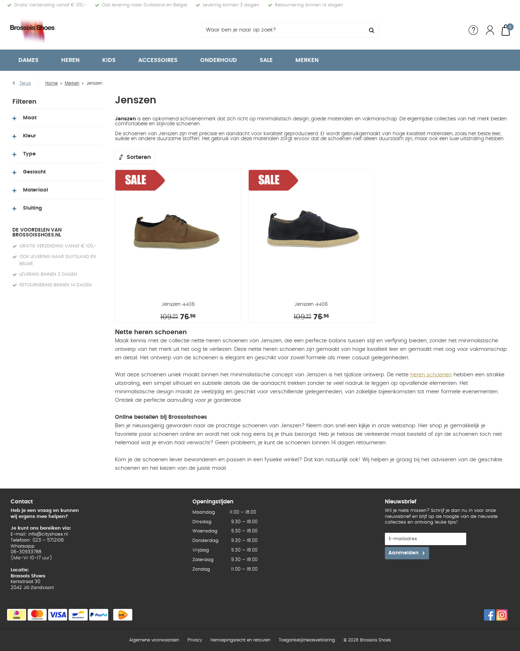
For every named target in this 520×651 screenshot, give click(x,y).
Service (473, 30)
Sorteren (139, 157)
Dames (28, 60)
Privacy (194, 640)
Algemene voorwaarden (154, 640)
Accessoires (158, 60)
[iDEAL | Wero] (16, 615)
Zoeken (371, 30)
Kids (109, 60)
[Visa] (57, 615)
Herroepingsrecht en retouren (240, 640)
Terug (25, 83)
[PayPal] (98, 615)
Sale (266, 60)
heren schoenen (431, 374)
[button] (57, 118)
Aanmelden (403, 552)
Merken (307, 60)
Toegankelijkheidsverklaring (307, 640)
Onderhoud (218, 60)
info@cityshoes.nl (48, 534)
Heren (70, 60)
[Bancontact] (78, 615)
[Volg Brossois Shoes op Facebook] (489, 615)
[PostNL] (122, 615)
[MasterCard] (37, 615)
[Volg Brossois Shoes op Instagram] (502, 615)
